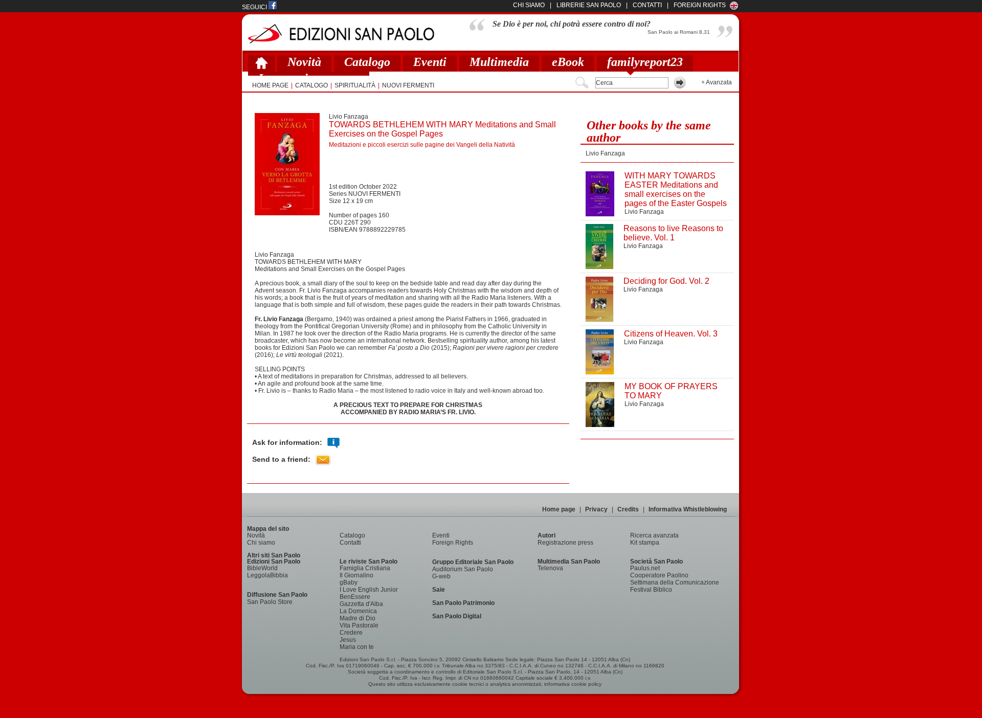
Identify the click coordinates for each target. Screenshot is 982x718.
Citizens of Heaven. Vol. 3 (671, 333)
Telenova (550, 568)
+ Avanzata (716, 82)
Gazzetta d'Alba (361, 604)
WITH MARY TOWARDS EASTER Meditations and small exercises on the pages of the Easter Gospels (675, 189)
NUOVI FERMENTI (408, 85)
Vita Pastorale (359, 625)
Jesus (348, 639)
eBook (568, 62)
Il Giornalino (356, 575)
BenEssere (355, 596)
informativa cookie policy (572, 684)
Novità (304, 62)
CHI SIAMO (529, 5)
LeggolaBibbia (267, 575)
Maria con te (357, 646)
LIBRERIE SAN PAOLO (588, 5)
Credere (351, 632)
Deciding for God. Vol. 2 (666, 281)
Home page (558, 509)
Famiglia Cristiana (365, 568)
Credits (628, 509)
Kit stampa (644, 542)
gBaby (349, 582)
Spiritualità (354, 85)
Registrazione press (565, 542)
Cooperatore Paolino (659, 575)
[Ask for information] (333, 443)
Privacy (596, 509)
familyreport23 (645, 62)
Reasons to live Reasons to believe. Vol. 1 (673, 233)
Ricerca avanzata (654, 535)
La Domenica (358, 611)
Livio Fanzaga (348, 116)
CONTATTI (647, 5)
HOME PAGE (270, 85)
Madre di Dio (357, 618)
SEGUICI (255, 7)
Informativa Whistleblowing (688, 509)
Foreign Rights (700, 5)
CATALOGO (311, 85)
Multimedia (499, 62)
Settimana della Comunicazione (674, 582)
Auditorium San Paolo (462, 569)
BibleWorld (262, 568)
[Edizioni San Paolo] (341, 33)
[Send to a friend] (323, 460)
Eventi (430, 62)
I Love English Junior (369, 589)
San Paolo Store (270, 601)
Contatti (350, 542)
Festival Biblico (651, 589)
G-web (441, 576)
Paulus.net (645, 568)
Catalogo (367, 62)
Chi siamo (261, 542)
